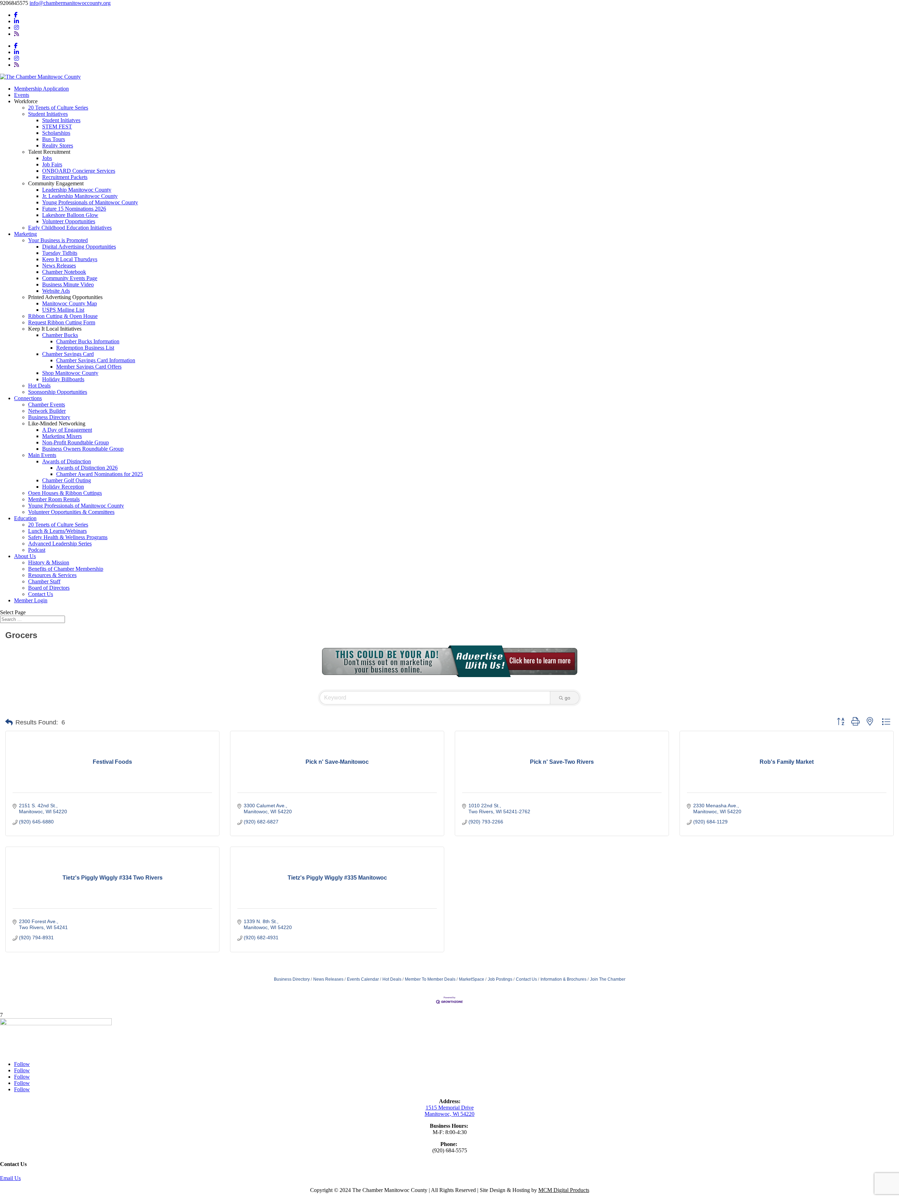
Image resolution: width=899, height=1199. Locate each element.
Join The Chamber (607, 979)
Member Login (30, 600)
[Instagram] (16, 28)
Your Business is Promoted (58, 240)
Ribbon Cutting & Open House (63, 316)
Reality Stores (57, 145)
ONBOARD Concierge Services (78, 171)
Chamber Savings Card (68, 354)
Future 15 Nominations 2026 (74, 209)
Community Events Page (69, 278)
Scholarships (56, 133)
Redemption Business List (85, 348)
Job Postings (500, 979)
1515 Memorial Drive (450, 1108)
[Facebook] (16, 15)
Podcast (36, 550)
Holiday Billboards (63, 379)
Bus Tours (53, 139)
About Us (25, 556)
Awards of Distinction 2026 (87, 468)
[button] (9, 722)
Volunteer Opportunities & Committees (71, 512)
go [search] (567, 698)
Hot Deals (39, 386)
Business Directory (49, 417)
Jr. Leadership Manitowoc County (80, 196)
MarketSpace (471, 979)
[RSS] (16, 34)
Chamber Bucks (60, 335)
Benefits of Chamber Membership (65, 569)
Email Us (10, 1178)
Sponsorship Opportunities (57, 392)
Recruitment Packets (64, 177)
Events (21, 95)
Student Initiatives (48, 114)
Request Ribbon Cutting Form (61, 322)
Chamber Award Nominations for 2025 (99, 474)
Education (25, 518)
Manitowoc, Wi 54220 (449, 1114)
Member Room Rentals (54, 499)
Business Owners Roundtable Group (83, 449)
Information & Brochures (563, 979)
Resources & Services (52, 575)
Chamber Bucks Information (87, 341)
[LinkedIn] (16, 21)
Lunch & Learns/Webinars (57, 531)
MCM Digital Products (563, 1190)
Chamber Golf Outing (66, 480)
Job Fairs (52, 164)
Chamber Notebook (64, 272)
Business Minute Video (68, 284)
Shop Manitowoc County (70, 373)
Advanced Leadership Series (60, 543)
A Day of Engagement (67, 430)
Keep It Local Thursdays (69, 259)
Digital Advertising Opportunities (79, 247)
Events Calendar (363, 979)
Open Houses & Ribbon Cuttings (65, 493)
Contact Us (40, 594)
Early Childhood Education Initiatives (70, 228)
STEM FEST (57, 127)
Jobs (47, 158)
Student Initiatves (61, 120)
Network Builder (47, 411)
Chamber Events (46, 405)
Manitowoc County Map (69, 303)
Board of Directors (49, 588)
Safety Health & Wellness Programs (67, 537)
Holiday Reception (63, 487)
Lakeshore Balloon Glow (70, 215)
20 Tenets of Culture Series (58, 108)
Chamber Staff (44, 581)
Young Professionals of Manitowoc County (90, 202)
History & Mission (48, 562)
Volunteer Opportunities (68, 221)
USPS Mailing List (63, 310)
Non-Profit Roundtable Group (75, 442)
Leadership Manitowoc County (76, 190)
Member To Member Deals (430, 979)
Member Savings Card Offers (89, 367)
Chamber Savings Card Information (95, 360)
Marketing (25, 234)
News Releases (59, 266)
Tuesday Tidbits (59, 253)
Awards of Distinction (66, 461)
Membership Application (41, 89)
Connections (28, 398)
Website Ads (56, 291)
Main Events (42, 455)
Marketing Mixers (62, 436)
